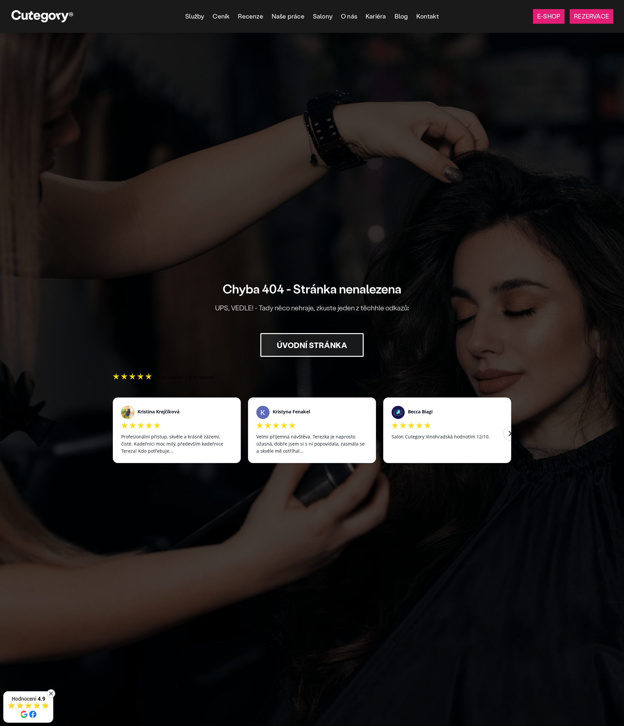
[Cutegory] (42, 16)
